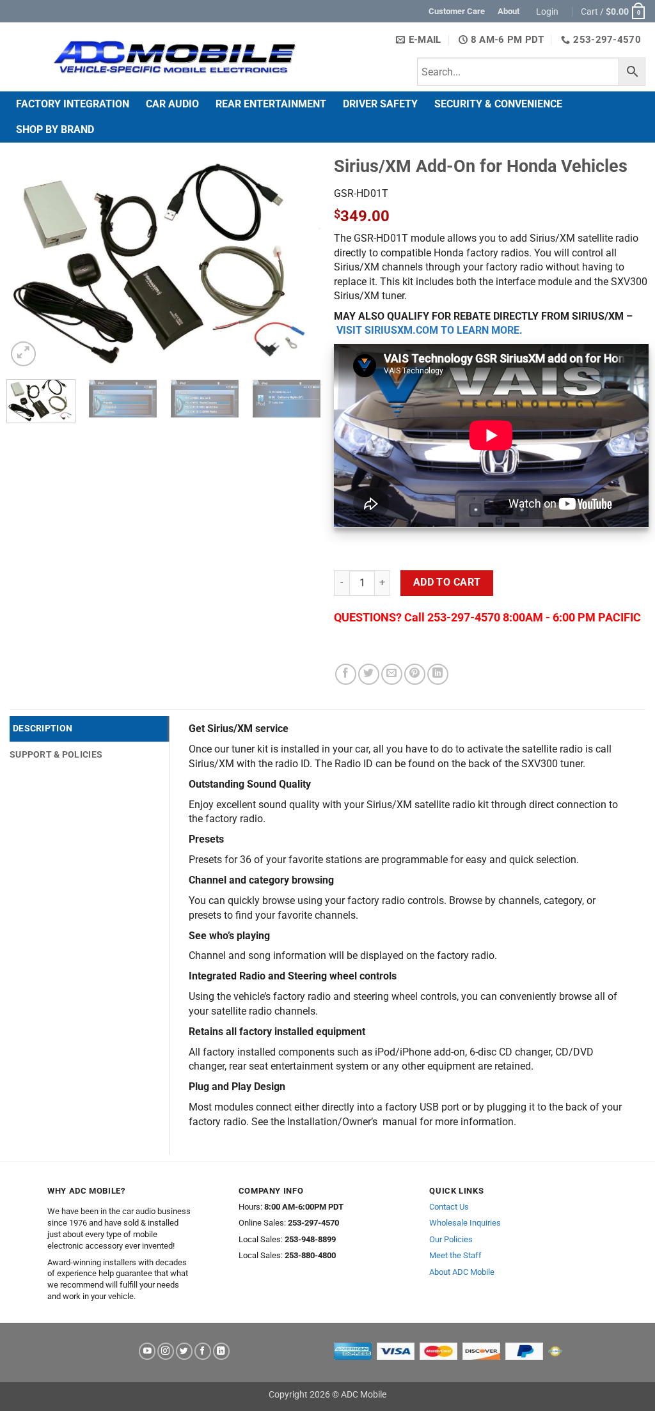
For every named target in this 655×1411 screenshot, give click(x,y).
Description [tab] (42, 728)
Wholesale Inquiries (465, 1223)
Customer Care (457, 11)
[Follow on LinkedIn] (221, 1351)
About (508, 11)
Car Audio (172, 104)
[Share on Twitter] (368, 674)
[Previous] (28, 262)
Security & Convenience (498, 104)
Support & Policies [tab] (56, 754)
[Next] (298, 262)
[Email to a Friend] (391, 674)
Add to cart (447, 582)
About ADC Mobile (461, 1272)
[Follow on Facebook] (202, 1351)
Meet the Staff (455, 1255)
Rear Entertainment (271, 104)
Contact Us (449, 1207)
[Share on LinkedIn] (437, 674)
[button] (549, 11)
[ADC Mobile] (174, 57)
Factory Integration (72, 104)
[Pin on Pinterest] (414, 674)
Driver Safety (380, 104)
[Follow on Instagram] (165, 1351)
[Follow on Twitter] (184, 1351)
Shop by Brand (55, 129)
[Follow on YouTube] (147, 1351)
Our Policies (451, 1239)
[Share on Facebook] (345, 674)
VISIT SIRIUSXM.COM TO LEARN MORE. (429, 330)
